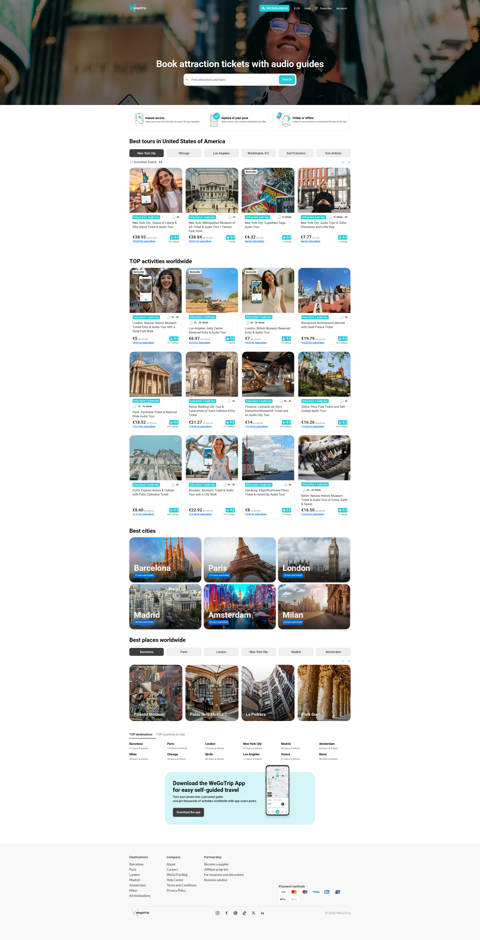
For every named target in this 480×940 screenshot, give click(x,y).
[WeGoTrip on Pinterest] (235, 913)
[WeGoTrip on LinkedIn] (263, 913)
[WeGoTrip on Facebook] (227, 913)
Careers (172, 869)
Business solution (215, 880)
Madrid (134, 880)
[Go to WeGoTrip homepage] (141, 8)
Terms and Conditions (181, 885)
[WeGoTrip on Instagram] (217, 913)
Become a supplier (216, 864)
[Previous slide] (342, 162)
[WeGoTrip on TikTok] (245, 913)
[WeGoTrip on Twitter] (253, 913)
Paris (132, 869)
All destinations (139, 896)
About (171, 864)
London (134, 875)
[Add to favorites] (177, 172)
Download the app (188, 812)
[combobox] (233, 79)
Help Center (175, 880)
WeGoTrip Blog (177, 875)
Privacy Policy (176, 890)
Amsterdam (137, 885)
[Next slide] (348, 162)
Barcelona (136, 864)
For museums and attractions (224, 875)
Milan (133, 890)
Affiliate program (216, 869)
